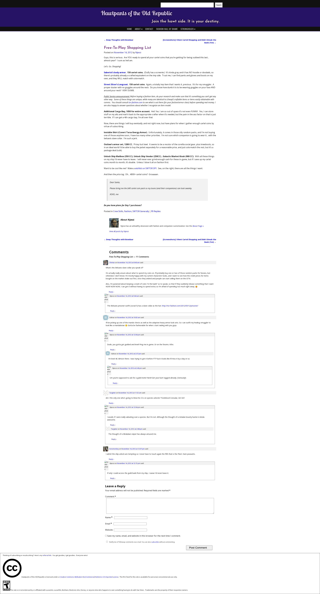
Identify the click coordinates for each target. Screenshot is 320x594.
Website (109, 529)
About (138, 28)
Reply (111, 292)
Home (129, 28)
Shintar (112, 262)
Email (108, 523)
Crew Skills (118, 211)
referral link (46, 555)
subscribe (155, 542)
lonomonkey (114, 449)
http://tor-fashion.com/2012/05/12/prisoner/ (180, 306)
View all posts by (119, 231)
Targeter (112, 393)
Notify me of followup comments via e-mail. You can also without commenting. (142, 542)
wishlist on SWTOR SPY (146, 168)
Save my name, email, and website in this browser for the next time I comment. (143, 535)
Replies (156, 211)
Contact (149, 28)
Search (218, 5)
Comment (110, 496)
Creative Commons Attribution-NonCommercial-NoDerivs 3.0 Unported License (89, 577)
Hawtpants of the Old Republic (136, 13)
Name (108, 517)
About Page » (198, 226)
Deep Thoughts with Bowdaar (118, 40)
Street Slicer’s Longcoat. (116, 84)
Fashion (128, 211)
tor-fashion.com (135, 102)
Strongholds (187, 28)
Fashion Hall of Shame (167, 28)
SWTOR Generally (140, 211)
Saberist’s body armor (115, 72)
